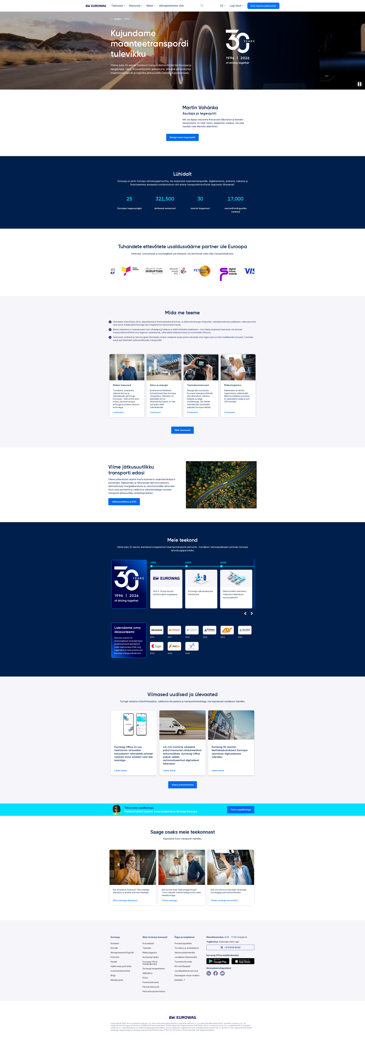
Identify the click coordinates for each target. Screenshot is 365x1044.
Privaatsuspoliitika (183, 943)
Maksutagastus (150, 952)
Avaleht (117, 19)
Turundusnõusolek (183, 962)
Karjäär (114, 962)
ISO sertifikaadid (182, 966)
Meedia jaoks (117, 980)
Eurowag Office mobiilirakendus (150, 963)
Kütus (145, 978)
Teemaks (147, 948)
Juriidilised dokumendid (186, 957)
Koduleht (115, 943)
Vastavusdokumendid (185, 952)
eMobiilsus (148, 973)
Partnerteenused (151, 987)
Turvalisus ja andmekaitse (187, 948)
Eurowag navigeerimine (154, 968)
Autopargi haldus (151, 957)
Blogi (113, 975)
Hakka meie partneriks (121, 966)
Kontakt (114, 948)
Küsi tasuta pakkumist (263, 5)
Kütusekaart (148, 943)
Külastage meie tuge (229, 941)
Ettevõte (115, 957)
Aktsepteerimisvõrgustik (122, 952)
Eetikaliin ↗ (180, 980)
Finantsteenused (151, 982)
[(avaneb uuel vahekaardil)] (217, 961)
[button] (118, 6)
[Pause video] (359, 84)
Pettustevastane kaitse (154, 991)
